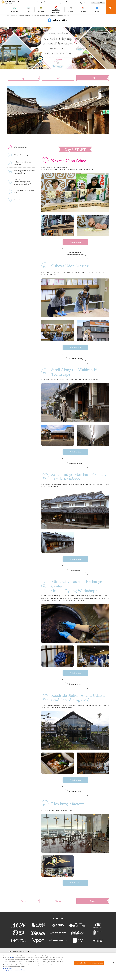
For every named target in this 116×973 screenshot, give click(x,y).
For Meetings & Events (81, 3)
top (8, 15)
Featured (83, 11)
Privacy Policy (7, 968)
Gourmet (70, 11)
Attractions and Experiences (55, 10)
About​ (14, 11)
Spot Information (75, 242)
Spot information (75, 347)
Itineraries (41, 11)
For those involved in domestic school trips (62, 3)
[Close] (113, 963)
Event (28, 11)
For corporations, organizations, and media (44, 3)
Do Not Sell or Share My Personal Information (89, 963)
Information (97, 11)
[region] (58, 963)
